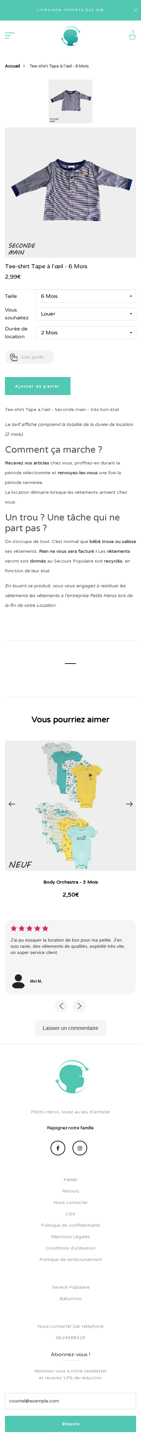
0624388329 (70, 1337)
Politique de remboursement (70, 1259)
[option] (70, 103)
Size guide (32, 357)
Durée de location (16, 333)
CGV (70, 1214)
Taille (11, 296)
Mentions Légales (70, 1236)
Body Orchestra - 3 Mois (70, 882)
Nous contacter (70, 1202)
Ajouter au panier (37, 386)
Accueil (12, 66)
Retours (70, 1191)
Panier (70, 1179)
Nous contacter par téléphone (70, 1326)
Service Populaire (71, 1287)
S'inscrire (70, 1424)
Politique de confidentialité (70, 1225)
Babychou (70, 1298)
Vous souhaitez (17, 314)
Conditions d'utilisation (70, 1248)
